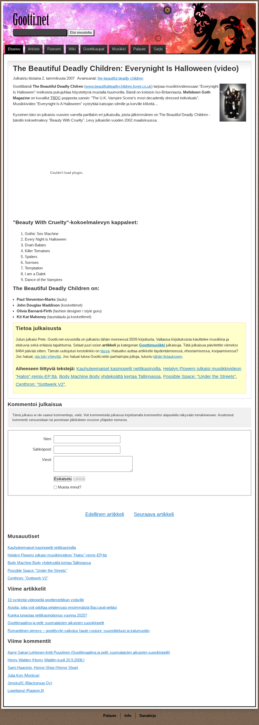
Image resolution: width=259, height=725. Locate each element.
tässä (105, 351)
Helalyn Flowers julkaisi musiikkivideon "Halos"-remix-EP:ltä (57, 555)
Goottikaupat (93, 49)
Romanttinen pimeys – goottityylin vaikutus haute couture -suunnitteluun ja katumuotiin (78, 630)
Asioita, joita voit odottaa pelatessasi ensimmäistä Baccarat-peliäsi (62, 607)
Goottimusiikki (152, 345)
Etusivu (14, 49)
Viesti (46, 459)
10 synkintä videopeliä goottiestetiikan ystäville (46, 600)
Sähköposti (42, 449)
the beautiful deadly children (120, 78)
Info (127, 715)
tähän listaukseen (167, 356)
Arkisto (33, 49)
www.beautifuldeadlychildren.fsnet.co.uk (118, 86)
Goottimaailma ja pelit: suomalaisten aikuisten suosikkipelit (56, 623)
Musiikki (119, 49)
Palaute (139, 49)
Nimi (47, 439)
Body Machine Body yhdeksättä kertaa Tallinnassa (110, 376)
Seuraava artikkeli (154, 514)
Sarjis (158, 49)
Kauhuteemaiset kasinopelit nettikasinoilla (118, 368)
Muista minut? (69, 487)
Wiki (72, 49)
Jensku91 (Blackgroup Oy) (30, 683)
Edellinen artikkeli (104, 514)
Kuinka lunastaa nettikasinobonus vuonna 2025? (47, 615)
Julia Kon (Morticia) (23, 675)
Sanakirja (147, 715)
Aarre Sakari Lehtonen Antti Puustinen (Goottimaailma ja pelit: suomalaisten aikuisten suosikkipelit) (89, 652)
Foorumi (54, 49)
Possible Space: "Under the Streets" (199, 376)
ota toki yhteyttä (48, 356)
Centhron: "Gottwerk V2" (40, 384)
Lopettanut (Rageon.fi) (26, 690)
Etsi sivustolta (81, 32)
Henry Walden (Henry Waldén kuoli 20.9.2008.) (46, 660)
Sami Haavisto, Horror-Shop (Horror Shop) (43, 667)
